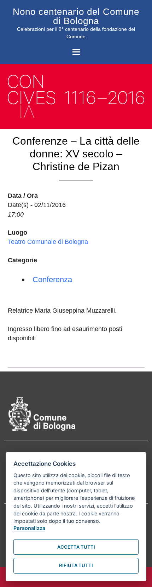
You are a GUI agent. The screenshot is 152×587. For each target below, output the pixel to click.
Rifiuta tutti (76, 565)
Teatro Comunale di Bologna (48, 241)
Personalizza (29, 528)
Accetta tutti (76, 547)
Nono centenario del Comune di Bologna (76, 16)
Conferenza (52, 279)
